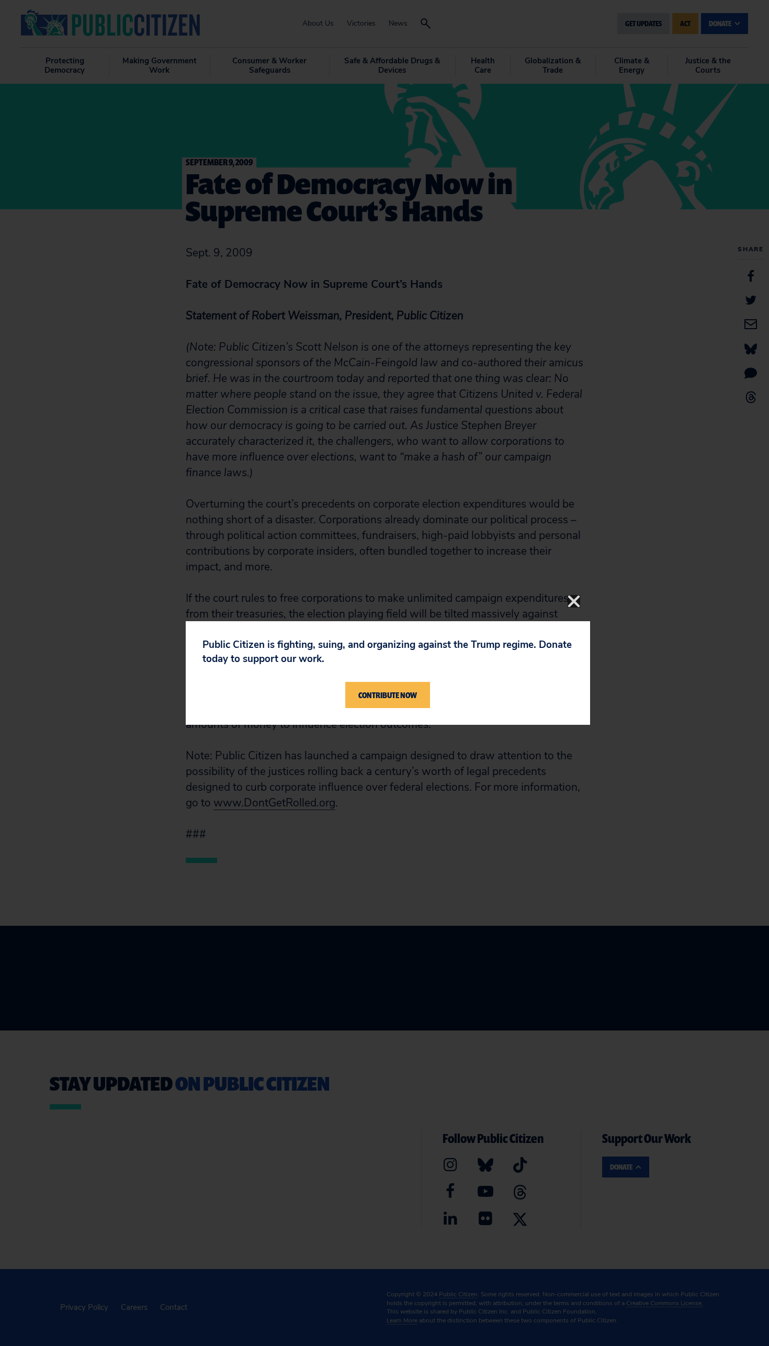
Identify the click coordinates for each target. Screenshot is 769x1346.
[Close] (573, 601)
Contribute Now (387, 695)
